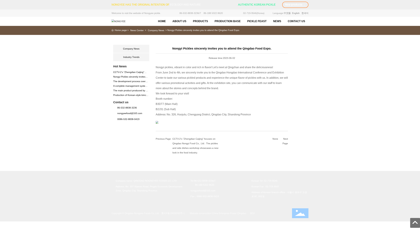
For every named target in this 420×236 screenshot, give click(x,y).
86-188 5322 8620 (213, 13)
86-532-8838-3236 (189, 13)
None (275, 139)
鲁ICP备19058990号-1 (173, 213)
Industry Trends (131, 57)
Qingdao (241, 213)
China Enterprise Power (224, 213)
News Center (137, 30)
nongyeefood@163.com (129, 113)
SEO (252, 213)
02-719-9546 (250, 13)
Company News (156, 30)
